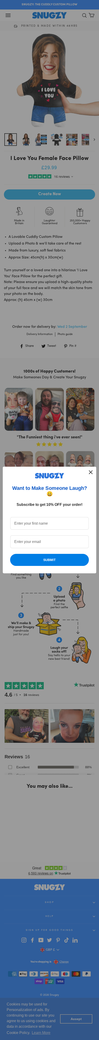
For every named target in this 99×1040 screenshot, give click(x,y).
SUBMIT (49, 560)
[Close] (90, 472)
